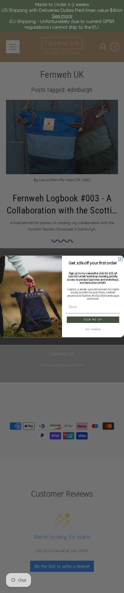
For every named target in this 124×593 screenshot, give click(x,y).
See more (62, 16)
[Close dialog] (120, 259)
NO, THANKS (93, 329)
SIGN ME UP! (93, 319)
